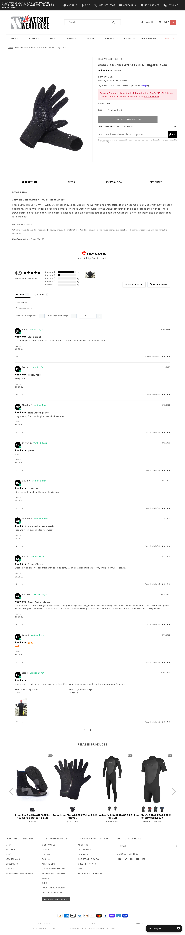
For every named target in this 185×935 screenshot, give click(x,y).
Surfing (10, 868)
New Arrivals (13, 859)
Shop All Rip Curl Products (92, 258)
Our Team (83, 854)
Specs (71, 182)
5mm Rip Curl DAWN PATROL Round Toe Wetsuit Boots (32, 816)
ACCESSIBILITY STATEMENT (44, 929)
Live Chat (47, 849)
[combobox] (85, 22)
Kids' (53, 38)
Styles (91, 38)
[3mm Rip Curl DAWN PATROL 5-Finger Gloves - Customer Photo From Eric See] (90, 274)
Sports (71, 38)
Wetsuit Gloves (21, 48)
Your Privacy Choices (90, 873)
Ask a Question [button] (135, 284)
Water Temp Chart (52, 892)
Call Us (46, 854)
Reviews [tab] (20, 294)
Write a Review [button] (160, 284)
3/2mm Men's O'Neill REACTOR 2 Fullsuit (112, 816)
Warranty (47, 878)
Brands (109, 38)
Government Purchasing (19, 873)
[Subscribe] (176, 846)
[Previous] (11, 791)
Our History (85, 849)
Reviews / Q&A (114, 182)
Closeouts (12, 864)
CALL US (92, 924)
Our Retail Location (89, 859)
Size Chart (156, 182)
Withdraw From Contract (56, 899)
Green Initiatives (87, 864)
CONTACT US (130, 5)
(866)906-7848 (106, 5)
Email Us (46, 859)
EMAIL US (140, 924)
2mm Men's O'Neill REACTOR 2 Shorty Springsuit (152, 816)
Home (10, 48)
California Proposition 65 (28, 239)
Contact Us (48, 845)
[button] (15, 39)
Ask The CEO (48, 864)
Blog (44, 883)
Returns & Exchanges (53, 873)
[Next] (173, 791)
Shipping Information (53, 868)
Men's (14, 38)
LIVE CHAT (173, 5)
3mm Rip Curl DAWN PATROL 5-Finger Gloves (50, 48)
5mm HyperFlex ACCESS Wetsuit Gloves (72, 816)
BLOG (87, 5)
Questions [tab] (39, 294)
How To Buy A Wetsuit (54, 887)
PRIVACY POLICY (45, 924)
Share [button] (20, 357)
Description (29, 182)
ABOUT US (72, 5)
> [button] (100, 729)
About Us (83, 845)
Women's (33, 38)
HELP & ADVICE (152, 5)
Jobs (80, 868)
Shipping (102, 80)
